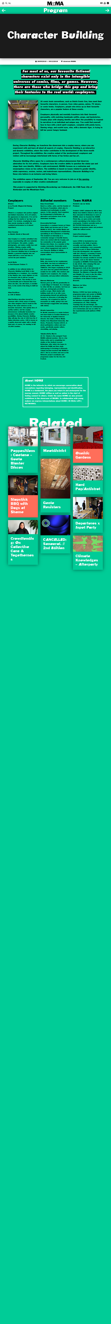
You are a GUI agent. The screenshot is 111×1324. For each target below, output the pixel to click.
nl (9, 3)
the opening (84, 179)
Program (56, 11)
